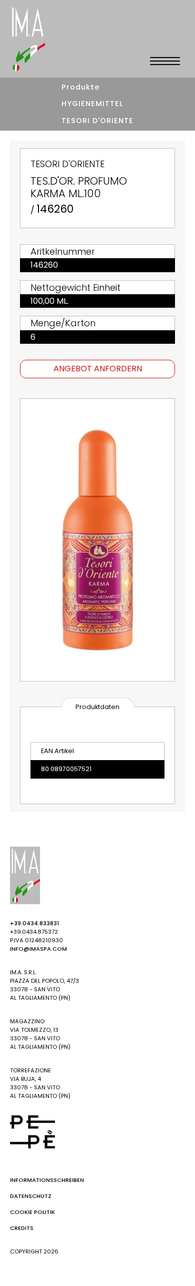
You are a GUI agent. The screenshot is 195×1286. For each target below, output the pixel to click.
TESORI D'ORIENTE (98, 121)
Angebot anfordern (98, 368)
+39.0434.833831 (34, 923)
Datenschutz (31, 1196)
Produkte (81, 87)
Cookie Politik (32, 1212)
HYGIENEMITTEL (92, 104)
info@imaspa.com (38, 949)
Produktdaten (98, 707)
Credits (22, 1228)
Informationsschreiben (47, 1180)
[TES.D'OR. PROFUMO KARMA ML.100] (97, 540)
